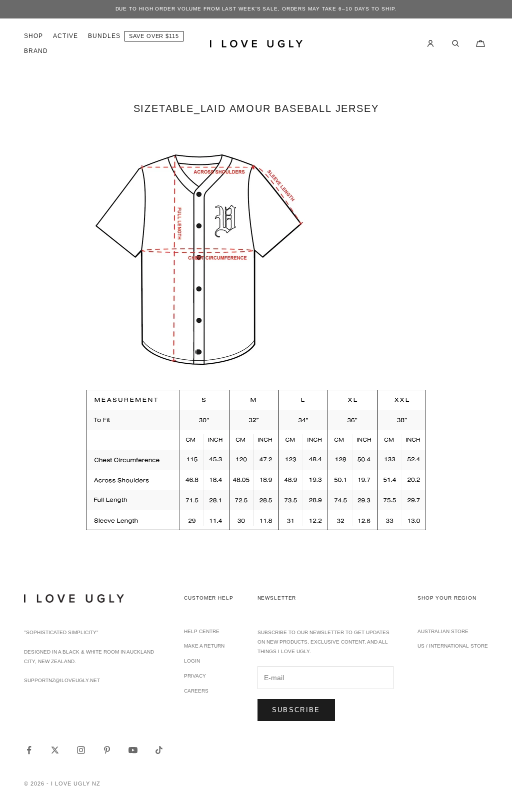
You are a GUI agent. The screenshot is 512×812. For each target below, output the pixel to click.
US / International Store (453, 646)
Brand (36, 50)
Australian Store (443, 631)
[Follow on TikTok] (159, 750)
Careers (196, 691)
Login (192, 661)
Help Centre (202, 631)
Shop (33, 35)
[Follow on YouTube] (133, 750)
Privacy (195, 676)
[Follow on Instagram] (81, 750)
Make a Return (204, 646)
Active (65, 35)
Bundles (104, 35)
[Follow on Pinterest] (107, 750)
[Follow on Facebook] (29, 750)
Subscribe (296, 710)
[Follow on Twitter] (55, 750)
